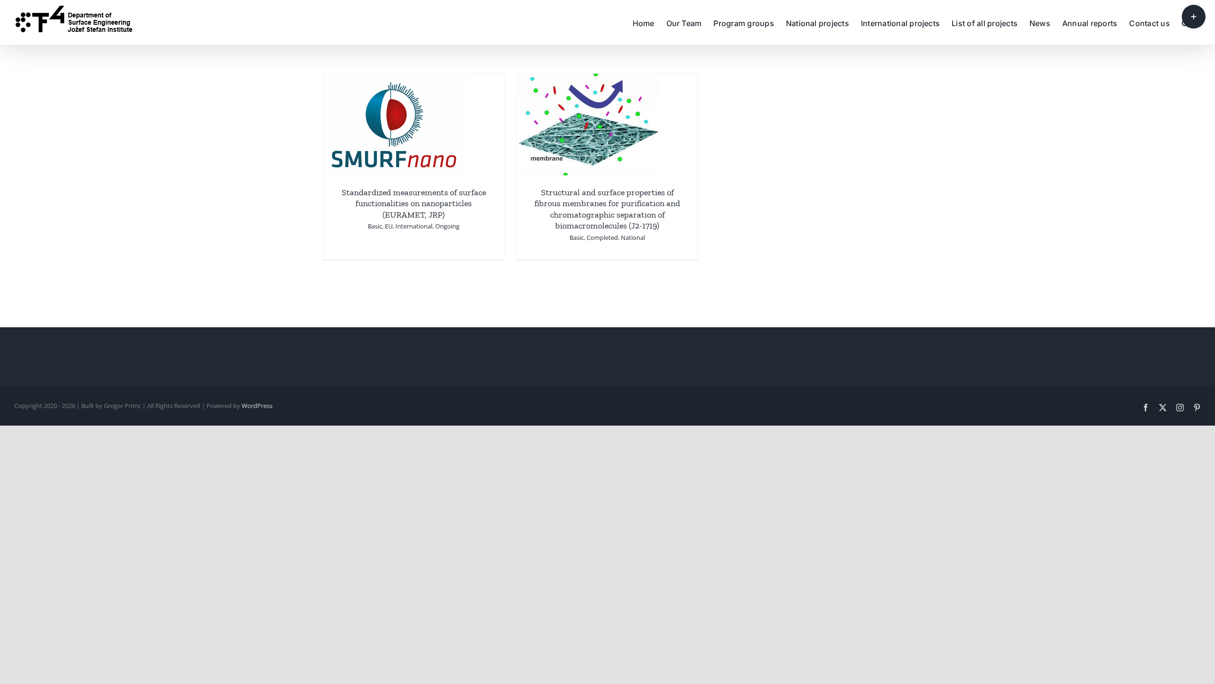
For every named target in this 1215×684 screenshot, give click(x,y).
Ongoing (447, 226)
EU (389, 226)
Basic (375, 226)
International (413, 226)
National (633, 237)
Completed (602, 237)
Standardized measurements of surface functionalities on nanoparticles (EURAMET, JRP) (414, 203)
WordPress (257, 405)
